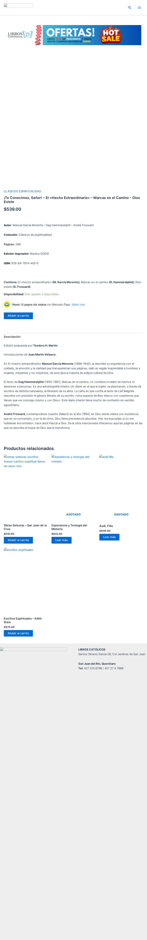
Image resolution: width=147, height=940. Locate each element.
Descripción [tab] (12, 336)
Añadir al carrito (18, 315)
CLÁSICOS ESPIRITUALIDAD (22, 191)
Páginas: (10, 244)
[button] (129, 7)
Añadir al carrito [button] (18, 540)
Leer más (61, 540)
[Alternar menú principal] (139, 7)
